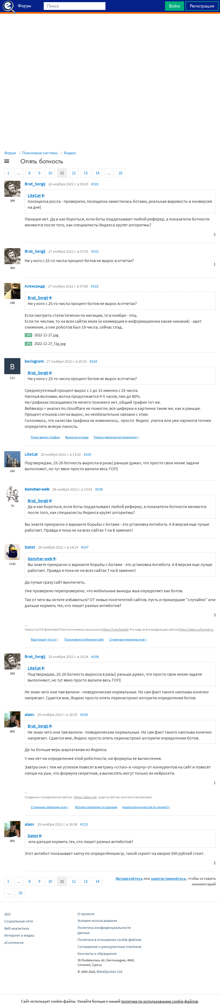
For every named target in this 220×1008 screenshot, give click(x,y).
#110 (84, 824)
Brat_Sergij (35, 183)
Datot (30, 547)
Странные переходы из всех (128, 639)
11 (62, 172)
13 (85, 172)
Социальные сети (18, 921)
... (18, 172)
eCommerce (14, 942)
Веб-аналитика (16, 928)
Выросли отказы (77, 437)
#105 (87, 454)
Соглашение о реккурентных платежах (109, 946)
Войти (174, 6)
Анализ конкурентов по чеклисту (146, 807)
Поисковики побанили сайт (84, 639)
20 (120, 172)
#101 (95, 184)
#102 (95, 251)
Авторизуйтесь (129, 878)
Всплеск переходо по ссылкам (96, 807)
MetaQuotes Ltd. (110, 971)
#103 (94, 286)
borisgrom (34, 361)
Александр (35, 286)
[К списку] (15, 162)
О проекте (86, 913)
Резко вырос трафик (45, 437)
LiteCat (34, 195)
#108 (95, 656)
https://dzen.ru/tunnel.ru (196, 629)
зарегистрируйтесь (168, 878)
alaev (29, 714)
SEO (7, 914)
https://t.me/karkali (115, 629)
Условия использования (97, 920)
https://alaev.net (85, 797)
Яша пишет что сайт (45, 639)
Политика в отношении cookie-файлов (109, 939)
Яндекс (70, 152)
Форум (10, 152)
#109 (84, 714)
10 (50, 172)
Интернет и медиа (19, 935)
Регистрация (202, 6)
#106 (99, 489)
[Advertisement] (110, 27)
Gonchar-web (37, 489)
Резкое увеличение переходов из (117, 437)
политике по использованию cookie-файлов (159, 1001)
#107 (85, 547)
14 (97, 172)
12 (74, 172)
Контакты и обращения (97, 953)
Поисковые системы (40, 152)
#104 (93, 361)
